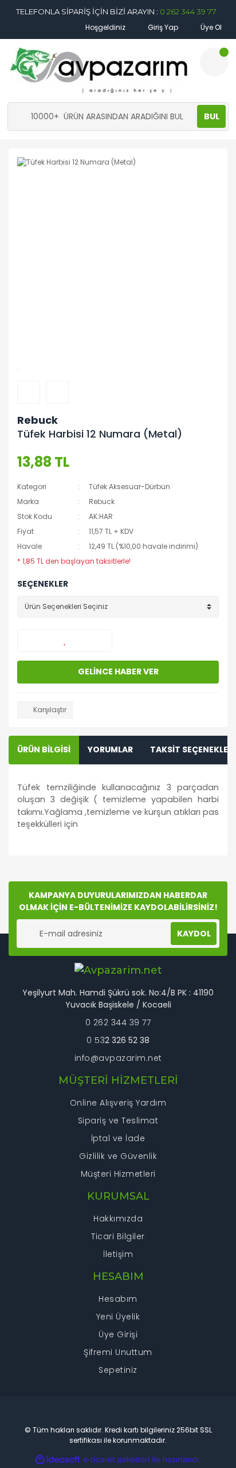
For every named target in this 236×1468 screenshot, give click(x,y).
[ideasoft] (58, 1459)
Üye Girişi (118, 1334)
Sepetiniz (118, 1370)
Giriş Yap (162, 27)
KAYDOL (194, 933)
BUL (211, 116)
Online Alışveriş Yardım (118, 1102)
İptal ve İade (118, 1138)
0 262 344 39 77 (188, 11)
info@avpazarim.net (118, 1058)
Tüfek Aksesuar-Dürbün (129, 486)
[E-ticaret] (116, 1460)
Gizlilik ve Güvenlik (118, 1156)
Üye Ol (210, 27)
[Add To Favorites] (64, 640)
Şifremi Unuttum (118, 1352)
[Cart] (214, 62)
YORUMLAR (110, 749)
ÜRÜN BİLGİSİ (43, 749)
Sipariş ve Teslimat (118, 1120)
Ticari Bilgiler (118, 1236)
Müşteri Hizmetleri (118, 1174)
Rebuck (37, 420)
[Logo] (99, 70)
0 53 (95, 1040)
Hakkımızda (118, 1218)
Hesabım (118, 1299)
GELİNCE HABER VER (118, 671)
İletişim (118, 1254)
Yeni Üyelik (118, 1316)
